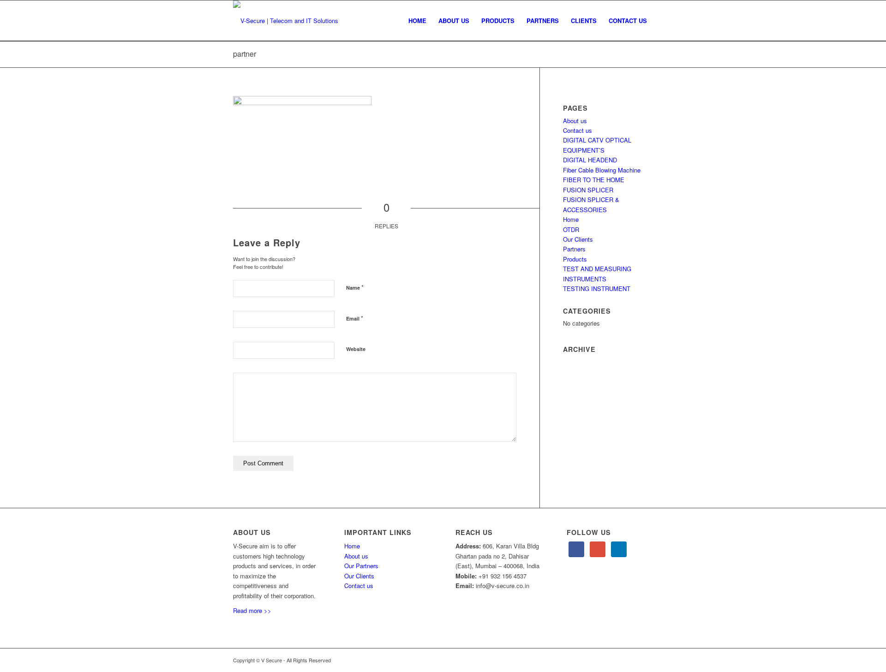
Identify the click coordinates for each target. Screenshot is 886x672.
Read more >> (252, 610)
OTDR (571, 229)
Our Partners (361, 565)
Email (354, 318)
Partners (574, 248)
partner (244, 53)
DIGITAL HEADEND (590, 159)
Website (355, 348)
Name (355, 287)
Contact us (577, 130)
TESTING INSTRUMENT (596, 288)
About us (575, 120)
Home (571, 219)
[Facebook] (576, 549)
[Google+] (597, 549)
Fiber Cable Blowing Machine (602, 170)
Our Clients (578, 239)
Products (575, 259)
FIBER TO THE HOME (593, 179)
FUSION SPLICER (588, 189)
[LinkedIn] (619, 549)
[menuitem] (417, 20)
